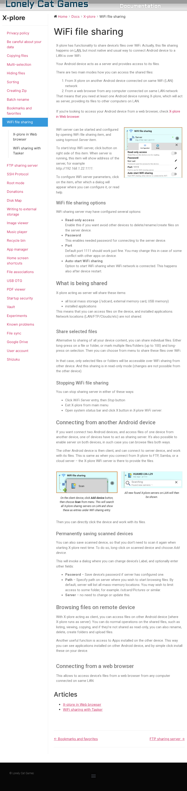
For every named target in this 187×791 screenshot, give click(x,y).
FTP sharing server (22, 165)
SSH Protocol (18, 174)
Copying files (17, 55)
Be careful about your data (24, 44)
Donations (15, 191)
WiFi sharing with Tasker (27, 151)
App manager (17, 249)
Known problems (20, 324)
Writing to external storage (21, 211)
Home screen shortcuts (18, 260)
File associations (20, 272)
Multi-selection (19, 64)
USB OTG (14, 281)
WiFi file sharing (20, 122)
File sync (14, 333)
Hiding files (16, 73)
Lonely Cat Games (46, 4)
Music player (17, 232)
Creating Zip (17, 90)
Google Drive (17, 342)
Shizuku (13, 359)
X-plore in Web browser (25, 137)
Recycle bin (16, 240)
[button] (93, 775)
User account (17, 351)
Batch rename (18, 99)
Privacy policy (18, 33)
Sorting (13, 82)
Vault (11, 307)
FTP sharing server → (167, 739)
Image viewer (18, 223)
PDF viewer (16, 289)
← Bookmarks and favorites (76, 739)
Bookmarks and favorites (19, 111)
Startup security (20, 298)
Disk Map (14, 200)
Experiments (17, 316)
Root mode (15, 183)
